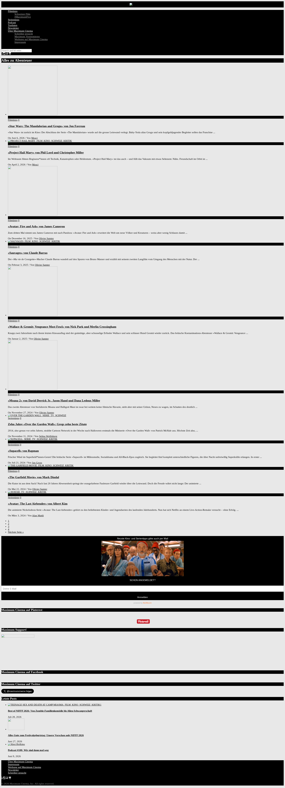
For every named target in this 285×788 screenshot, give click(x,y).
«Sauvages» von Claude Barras (28, 252)
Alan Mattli (38, 515)
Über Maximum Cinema (20, 31)
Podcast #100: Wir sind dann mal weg (28, 750)
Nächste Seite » (16, 532)
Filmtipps (12, 11)
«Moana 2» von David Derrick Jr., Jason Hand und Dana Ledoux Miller (54, 400)
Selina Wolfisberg (48, 436)
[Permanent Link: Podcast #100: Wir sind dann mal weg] (16, 744)
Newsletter (13, 28)
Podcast (12, 22)
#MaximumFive (23, 17)
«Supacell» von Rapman (23, 450)
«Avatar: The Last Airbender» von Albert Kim (37, 503)
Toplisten (12, 25)
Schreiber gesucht (24, 33)
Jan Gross (37, 462)
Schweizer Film (22, 14)
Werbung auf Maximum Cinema (31, 39)
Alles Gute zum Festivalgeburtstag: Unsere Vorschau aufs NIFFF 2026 (46, 735)
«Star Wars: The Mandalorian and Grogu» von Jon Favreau (46, 126)
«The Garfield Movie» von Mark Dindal (33, 477)
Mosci (34, 138)
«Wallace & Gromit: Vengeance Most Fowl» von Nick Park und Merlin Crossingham (62, 326)
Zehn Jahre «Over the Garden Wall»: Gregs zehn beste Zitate (47, 424)
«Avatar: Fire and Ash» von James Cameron (36, 226)
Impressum (20, 42)
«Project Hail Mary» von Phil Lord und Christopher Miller (46, 152)
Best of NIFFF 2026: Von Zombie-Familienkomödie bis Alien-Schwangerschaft (50, 711)
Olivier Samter (46, 238)
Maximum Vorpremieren (27, 36)
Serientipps (13, 19)
